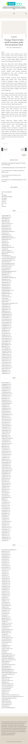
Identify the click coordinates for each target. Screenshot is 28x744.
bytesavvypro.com (6, 343)
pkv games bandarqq (7, 196)
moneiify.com (5, 249)
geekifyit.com (5, 253)
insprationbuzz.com (6, 229)
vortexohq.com (5, 627)
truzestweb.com (6, 529)
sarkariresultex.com (6, 239)
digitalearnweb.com (6, 217)
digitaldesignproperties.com (8, 237)
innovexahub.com (6, 565)
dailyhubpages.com (6, 666)
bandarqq (4, 195)
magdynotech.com (6, 476)
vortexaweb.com (6, 580)
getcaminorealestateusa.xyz (8, 707)
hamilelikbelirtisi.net (6, 608)
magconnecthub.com (7, 468)
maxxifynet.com (5, 564)
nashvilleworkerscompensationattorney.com (12, 696)
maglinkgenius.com (6, 430)
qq (2, 193)
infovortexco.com (6, 444)
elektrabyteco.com (6, 436)
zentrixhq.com (5, 494)
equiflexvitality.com (6, 661)
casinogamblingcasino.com (8, 260)
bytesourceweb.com (7, 355)
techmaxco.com (6, 612)
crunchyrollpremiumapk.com (9, 256)
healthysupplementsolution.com (10, 303)
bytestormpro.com (6, 635)
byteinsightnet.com (6, 412)
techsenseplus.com (6, 338)
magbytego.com (6, 406)
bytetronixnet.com (6, 368)
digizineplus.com (6, 479)
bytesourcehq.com (6, 411)
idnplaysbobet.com (6, 667)
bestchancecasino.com (7, 680)
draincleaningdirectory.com (8, 263)
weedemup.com (6, 679)
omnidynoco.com (6, 526)
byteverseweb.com (6, 467)
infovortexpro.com (6, 363)
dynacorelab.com (6, 567)
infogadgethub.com (6, 384)
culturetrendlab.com (7, 639)
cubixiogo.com (5, 519)
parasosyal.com (5, 274)
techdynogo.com (6, 306)
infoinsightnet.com (6, 409)
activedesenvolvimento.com (8, 664)
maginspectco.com (6, 371)
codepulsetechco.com (7, 414)
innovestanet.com (6, 495)
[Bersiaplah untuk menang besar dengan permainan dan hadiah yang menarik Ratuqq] (24, 149)
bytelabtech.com (6, 390)
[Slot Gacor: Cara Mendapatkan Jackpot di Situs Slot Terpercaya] (14, 4)
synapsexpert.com (6, 531)
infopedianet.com (6, 473)
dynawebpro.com (6, 511)
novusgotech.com (6, 502)
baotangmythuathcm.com (8, 264)
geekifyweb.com (6, 398)
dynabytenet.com (6, 459)
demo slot (4, 203)
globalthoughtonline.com (8, 247)
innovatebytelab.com (7, 403)
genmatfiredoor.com (7, 653)
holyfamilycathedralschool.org (9, 698)
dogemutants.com (6, 284)
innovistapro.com (6, 602)
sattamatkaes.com (6, 255)
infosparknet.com (6, 484)
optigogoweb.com (6, 537)
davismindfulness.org (7, 702)
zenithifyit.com (5, 575)
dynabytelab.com (6, 557)
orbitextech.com (6, 647)
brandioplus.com (6, 510)
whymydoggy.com (6, 215)
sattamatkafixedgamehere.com (9, 672)
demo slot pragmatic (7, 192)
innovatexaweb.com (7, 392)
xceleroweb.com (6, 535)
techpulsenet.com (6, 441)
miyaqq (9, 733)
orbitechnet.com (6, 523)
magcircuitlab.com (6, 432)
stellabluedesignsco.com (8, 290)
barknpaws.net (5, 242)
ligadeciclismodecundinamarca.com (10, 694)
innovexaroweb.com (7, 454)
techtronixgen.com (6, 317)
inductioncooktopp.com (8, 685)
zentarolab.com (5, 532)
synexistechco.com (6, 568)
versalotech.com (6, 610)
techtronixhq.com (6, 382)
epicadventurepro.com (7, 629)
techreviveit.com (6, 331)
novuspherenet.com (7, 521)
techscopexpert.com (7, 322)
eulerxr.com (4, 643)
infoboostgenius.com (7, 339)
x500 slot (16, 725)
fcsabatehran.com (6, 282)
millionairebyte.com (6, 704)
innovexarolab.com (6, 349)
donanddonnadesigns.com (8, 658)
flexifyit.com (4, 499)
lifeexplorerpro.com (6, 632)
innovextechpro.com (7, 319)
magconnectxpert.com (7, 438)
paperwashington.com (7, 677)
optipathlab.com (6, 556)
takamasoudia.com (6, 287)
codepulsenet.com (6, 475)
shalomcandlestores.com (8, 252)
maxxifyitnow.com (6, 486)
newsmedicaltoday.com (7, 687)
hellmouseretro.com (7, 280)
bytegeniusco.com (6, 335)
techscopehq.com (6, 478)
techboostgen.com (6, 387)
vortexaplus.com (6, 518)
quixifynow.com (5, 487)
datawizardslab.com (6, 620)
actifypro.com (5, 597)
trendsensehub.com (6, 640)
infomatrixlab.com (6, 464)
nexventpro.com (6, 591)
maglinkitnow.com (6, 311)
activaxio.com (5, 615)
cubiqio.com (5, 621)
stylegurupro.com (6, 618)
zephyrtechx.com (6, 592)
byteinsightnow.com (7, 357)
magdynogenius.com (7, 314)
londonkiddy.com (6, 699)
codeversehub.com (6, 465)
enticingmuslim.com (7, 276)
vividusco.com (5, 572)
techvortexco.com (6, 397)
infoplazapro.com (6, 330)
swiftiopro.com (5, 607)
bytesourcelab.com (6, 483)
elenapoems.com (6, 279)
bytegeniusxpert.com (7, 401)
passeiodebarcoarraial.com (8, 231)
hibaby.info (4, 675)
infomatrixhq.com (6, 424)
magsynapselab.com (7, 316)
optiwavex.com (5, 524)
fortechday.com (5, 706)
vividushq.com (5, 516)
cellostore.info (5, 244)
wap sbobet (10, 725)
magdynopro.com (6, 328)
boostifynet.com (6, 589)
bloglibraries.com (6, 269)
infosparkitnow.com (6, 395)
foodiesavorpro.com (6, 626)
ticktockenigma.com (7, 642)
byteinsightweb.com (7, 312)
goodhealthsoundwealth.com (9, 277)
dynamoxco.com (6, 505)
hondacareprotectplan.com (8, 258)
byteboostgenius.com (7, 470)
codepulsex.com (6, 449)
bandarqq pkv (21, 730)
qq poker (15, 730)
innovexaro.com (5, 481)
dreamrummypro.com (7, 223)
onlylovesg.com (5, 663)
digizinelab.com (5, 446)
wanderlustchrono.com (7, 637)
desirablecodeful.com (7, 293)
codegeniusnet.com (6, 408)
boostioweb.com (6, 553)
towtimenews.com (6, 261)
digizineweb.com (6, 416)
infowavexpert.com (6, 333)
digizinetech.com (6, 346)
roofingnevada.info (6, 688)
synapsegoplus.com (6, 471)
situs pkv (4, 206)
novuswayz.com (5, 596)
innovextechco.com (6, 428)
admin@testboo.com (17, 47)
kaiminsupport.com (6, 225)
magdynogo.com (6, 373)
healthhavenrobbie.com (7, 656)
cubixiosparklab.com (7, 425)
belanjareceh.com (6, 226)
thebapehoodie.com (7, 272)
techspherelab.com (6, 462)
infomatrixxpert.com (7, 419)
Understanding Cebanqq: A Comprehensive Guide (14, 167)
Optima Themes (18, 741)
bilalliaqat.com (5, 682)
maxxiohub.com (6, 576)
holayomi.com (5, 693)
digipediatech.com (6, 309)
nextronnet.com (6, 503)
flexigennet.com (5, 295)
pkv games (5, 143)
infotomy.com (5, 301)
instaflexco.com (5, 600)
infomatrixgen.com (6, 347)
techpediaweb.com (6, 323)
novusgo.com (5, 634)
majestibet (3, 733)
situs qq (3, 201)
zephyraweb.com (6, 578)
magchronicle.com (6, 308)
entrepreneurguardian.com (8, 674)
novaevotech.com (6, 427)
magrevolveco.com (6, 360)
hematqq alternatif (21, 726)
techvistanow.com (6, 422)
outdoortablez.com (6, 300)
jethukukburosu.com (7, 266)
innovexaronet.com (6, 420)
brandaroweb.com (6, 538)
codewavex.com (6, 433)
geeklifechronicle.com (7, 623)
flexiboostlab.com (6, 604)
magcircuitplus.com (6, 365)
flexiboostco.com (6, 551)
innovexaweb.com (6, 508)
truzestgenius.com (6, 440)
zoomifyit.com (5, 540)
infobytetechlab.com (7, 351)
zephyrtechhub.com (7, 527)
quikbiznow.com (6, 534)
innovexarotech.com (7, 362)
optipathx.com (5, 491)
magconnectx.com (6, 690)
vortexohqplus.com (6, 605)
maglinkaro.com (6, 457)
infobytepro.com (6, 404)
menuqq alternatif (5, 722)
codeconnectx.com (6, 417)
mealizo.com (5, 241)
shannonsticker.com (7, 228)
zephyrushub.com (6, 554)
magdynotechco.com (7, 393)
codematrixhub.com (7, 336)
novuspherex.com (6, 583)
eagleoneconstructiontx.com (9, 659)
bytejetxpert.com (6, 370)
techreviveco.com (6, 456)
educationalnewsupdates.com (9, 549)
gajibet (13, 733)
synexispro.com (5, 691)
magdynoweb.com (6, 452)
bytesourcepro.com (6, 460)
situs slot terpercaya (20, 723)
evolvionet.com (5, 559)
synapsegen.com (6, 513)
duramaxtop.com (6, 285)
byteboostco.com (6, 435)
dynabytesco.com (6, 616)
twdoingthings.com (6, 288)
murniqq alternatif (11, 726)
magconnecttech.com (7, 648)
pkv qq (12, 722)
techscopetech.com (6, 451)
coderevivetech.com (7, 359)
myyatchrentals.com (7, 250)
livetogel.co (4, 651)
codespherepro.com (7, 352)
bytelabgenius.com (6, 325)
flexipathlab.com (6, 515)
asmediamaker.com (6, 245)
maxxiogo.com (5, 500)
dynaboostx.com (6, 599)
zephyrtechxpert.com (7, 443)
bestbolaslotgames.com (7, 671)
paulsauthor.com (6, 292)
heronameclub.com (6, 296)
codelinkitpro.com (6, 385)
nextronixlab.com (6, 492)
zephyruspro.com (6, 489)
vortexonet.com (5, 562)
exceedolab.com (6, 613)
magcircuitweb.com (6, 320)
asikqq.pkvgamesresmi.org (7, 734)
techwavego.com (6, 448)
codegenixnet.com (6, 354)
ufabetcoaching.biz (6, 701)
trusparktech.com (6, 586)
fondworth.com (5, 233)
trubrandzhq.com (6, 588)
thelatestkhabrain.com (7, 236)
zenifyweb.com (5, 650)
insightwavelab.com (6, 631)
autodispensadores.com (7, 683)
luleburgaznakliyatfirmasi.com (9, 271)
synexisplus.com (6, 560)
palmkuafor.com (6, 220)
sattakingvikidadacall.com (8, 669)
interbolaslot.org (6, 218)
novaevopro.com (6, 584)
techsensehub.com (6, 389)
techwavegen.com (6, 341)
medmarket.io (5, 298)
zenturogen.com (6, 507)
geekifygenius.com (6, 645)
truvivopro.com (5, 570)
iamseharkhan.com (6, 234)
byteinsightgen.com (6, 344)
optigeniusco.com (6, 581)
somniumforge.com (6, 268)
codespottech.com (6, 304)
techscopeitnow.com (7, 367)
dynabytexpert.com (6, 497)
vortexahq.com (5, 573)
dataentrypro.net (6, 221)
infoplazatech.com (6, 400)
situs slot (3, 731)
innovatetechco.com (7, 327)
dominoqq (4, 198)
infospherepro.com (6, 624)
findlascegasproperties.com (8, 655)
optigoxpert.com (6, 594)
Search (24, 155)
